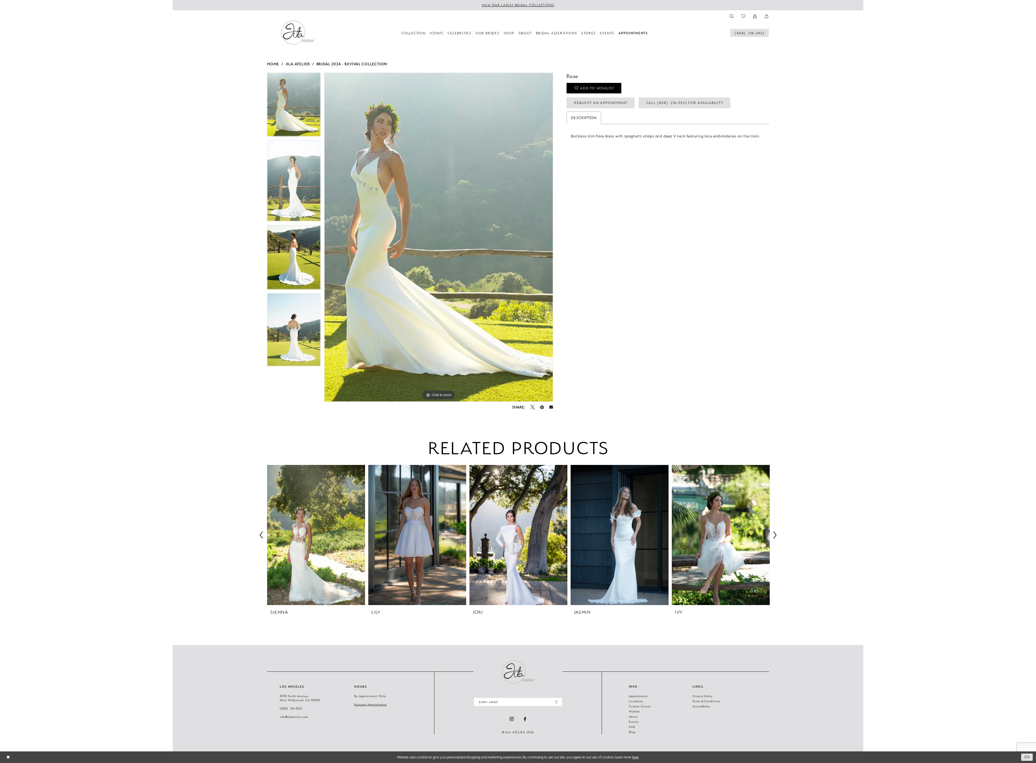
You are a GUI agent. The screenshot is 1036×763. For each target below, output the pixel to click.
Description (584, 118)
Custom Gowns (640, 706)
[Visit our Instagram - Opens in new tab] (512, 719)
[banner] (297, 32)
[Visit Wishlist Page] (743, 16)
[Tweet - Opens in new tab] (532, 407)
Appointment (638, 696)
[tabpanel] (294, 106)
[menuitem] (749, 33)
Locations (636, 701)
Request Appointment (370, 704)
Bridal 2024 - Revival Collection (351, 64)
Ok (1027, 757)
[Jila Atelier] (518, 672)
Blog (632, 732)
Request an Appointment (601, 103)
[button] (755, 16)
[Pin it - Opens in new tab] (542, 407)
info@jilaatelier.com (294, 716)
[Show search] (732, 16)
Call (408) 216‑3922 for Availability (685, 103)
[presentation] (316, 535)
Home (273, 64)
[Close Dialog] (8, 757)
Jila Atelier (298, 64)
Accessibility (701, 706)
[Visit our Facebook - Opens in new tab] (525, 719)
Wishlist (634, 711)
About (633, 716)
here (635, 757)
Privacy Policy (703, 696)
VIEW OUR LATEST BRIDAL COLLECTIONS (518, 5)
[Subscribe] (555, 702)
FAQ (632, 726)
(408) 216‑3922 (291, 708)
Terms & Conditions (706, 701)
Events (634, 721)
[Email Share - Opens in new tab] (551, 407)
